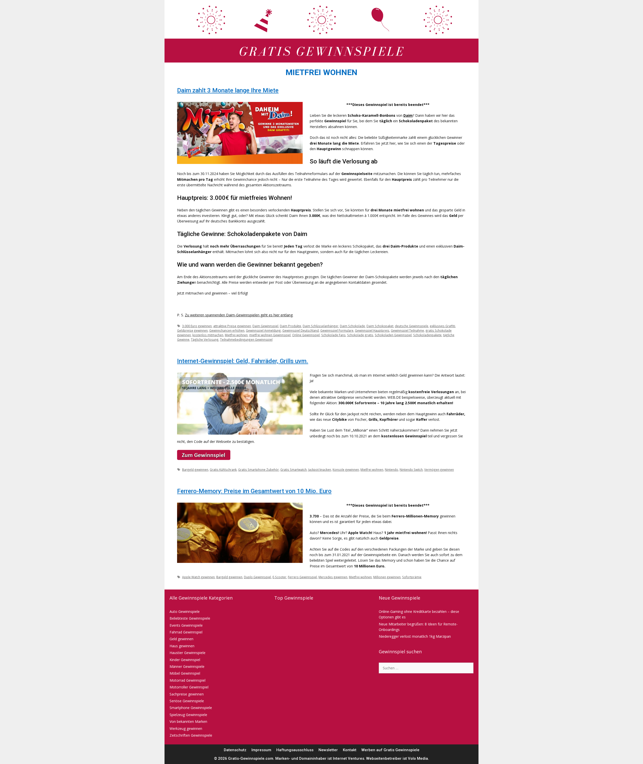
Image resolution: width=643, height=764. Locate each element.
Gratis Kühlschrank (223, 469)
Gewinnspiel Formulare (336, 330)
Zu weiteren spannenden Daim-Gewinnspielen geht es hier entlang (239, 315)
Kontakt (349, 750)
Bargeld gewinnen (195, 469)
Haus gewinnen (182, 645)
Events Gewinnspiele (186, 625)
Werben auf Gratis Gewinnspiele (390, 750)
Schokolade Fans (333, 335)
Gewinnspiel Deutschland (300, 330)
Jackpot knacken (319, 469)
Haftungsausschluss (294, 750)
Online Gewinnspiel (306, 335)
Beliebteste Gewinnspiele (190, 618)
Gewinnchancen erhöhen (226, 330)
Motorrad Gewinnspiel (187, 680)
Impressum (261, 750)
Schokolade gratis (360, 335)
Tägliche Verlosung (205, 339)
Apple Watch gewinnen (198, 577)
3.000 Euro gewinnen (197, 326)
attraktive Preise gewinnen (232, 326)
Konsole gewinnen (346, 469)
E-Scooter (279, 577)
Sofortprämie (411, 577)
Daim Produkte (290, 326)
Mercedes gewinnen (332, 577)
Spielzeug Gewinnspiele (188, 714)
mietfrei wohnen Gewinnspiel (270, 335)
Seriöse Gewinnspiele (187, 700)
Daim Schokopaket (379, 326)
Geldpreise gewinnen (192, 330)
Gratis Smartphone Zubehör (258, 469)
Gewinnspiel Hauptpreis (372, 330)
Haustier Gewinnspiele (187, 652)
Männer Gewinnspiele (187, 666)
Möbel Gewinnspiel (185, 673)
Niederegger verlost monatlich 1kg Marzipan (415, 636)
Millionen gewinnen (387, 577)
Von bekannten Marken (188, 721)
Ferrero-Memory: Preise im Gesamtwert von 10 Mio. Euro (254, 491)
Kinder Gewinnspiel (185, 659)
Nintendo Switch (411, 469)
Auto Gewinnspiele (185, 611)
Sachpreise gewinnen (187, 694)
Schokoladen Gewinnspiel (393, 335)
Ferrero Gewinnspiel (302, 577)
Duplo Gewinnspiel (257, 577)
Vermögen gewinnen (439, 469)
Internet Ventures (348, 758)
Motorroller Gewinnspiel (189, 687)
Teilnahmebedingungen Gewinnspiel (246, 339)
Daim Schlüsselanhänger (320, 326)
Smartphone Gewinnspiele (191, 707)
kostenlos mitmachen (207, 335)
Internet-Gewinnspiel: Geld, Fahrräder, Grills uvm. (242, 361)
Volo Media (418, 758)
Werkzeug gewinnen (186, 728)
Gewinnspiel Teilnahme (407, 330)
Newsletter (328, 750)
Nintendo (391, 469)
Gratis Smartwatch (293, 469)
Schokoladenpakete (427, 335)
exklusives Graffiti (442, 326)
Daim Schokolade (352, 326)
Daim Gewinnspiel (265, 326)
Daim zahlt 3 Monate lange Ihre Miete (228, 90)
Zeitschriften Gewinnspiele (191, 735)
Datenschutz (235, 750)
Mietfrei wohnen (236, 335)
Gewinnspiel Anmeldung (263, 330)
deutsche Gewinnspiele (411, 326)
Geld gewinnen (181, 638)
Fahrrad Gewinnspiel (186, 632)
